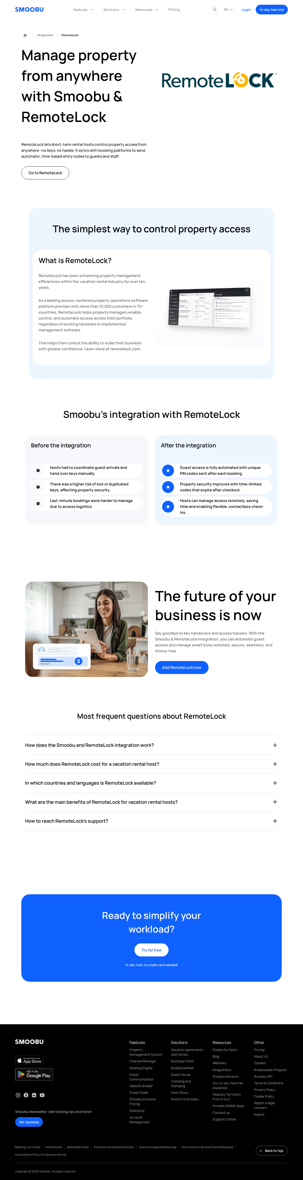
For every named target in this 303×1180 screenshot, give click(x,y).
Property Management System (145, 1052)
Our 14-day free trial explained (228, 1085)
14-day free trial (271, 9)
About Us (261, 1056)
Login (246, 9)
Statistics (136, 1110)
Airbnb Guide (53, 1147)
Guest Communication (141, 1076)
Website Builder (141, 1086)
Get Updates (29, 1122)
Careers (260, 1063)
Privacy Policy (264, 1089)
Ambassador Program (270, 1070)
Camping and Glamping (181, 1083)
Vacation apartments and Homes (187, 1052)
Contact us (221, 1112)
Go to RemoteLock (45, 172)
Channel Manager (142, 1061)
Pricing (259, 1049)
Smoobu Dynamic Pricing (142, 1101)
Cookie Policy (264, 1096)
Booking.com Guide (27, 1147)
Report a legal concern (264, 1105)
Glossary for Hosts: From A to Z (227, 1096)
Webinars (220, 1063)
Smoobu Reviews (225, 1076)
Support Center (224, 1119)
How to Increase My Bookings (157, 1147)
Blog (216, 1056)
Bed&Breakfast (182, 1068)
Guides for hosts (225, 1049)
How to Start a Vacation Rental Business (207, 1147)
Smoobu (23, 35)
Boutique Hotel (182, 1061)
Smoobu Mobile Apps (228, 1105)
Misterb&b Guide (78, 1147)
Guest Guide (138, 1092)
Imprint (259, 1114)
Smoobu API (263, 1076)
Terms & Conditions (268, 1083)
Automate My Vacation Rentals (114, 1147)
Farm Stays (179, 1092)
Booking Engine (140, 1068)
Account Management (139, 1119)
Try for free (151, 950)
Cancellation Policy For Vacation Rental (40, 1155)
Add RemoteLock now (181, 667)
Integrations (45, 35)
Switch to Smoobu (185, 1099)
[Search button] (215, 9)
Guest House (181, 1074)
